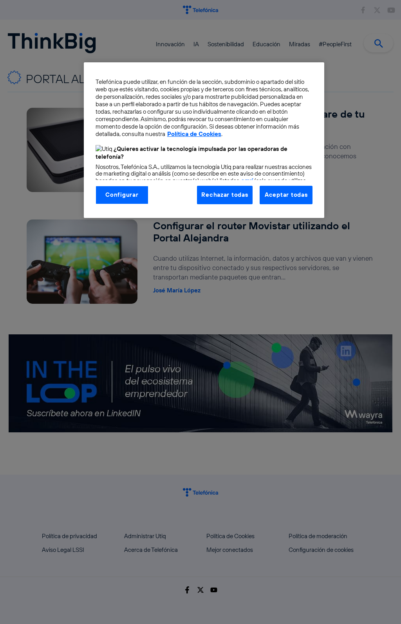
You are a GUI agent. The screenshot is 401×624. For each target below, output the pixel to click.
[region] (204, 140)
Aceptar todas (286, 194)
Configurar (121, 194)
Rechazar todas (224, 194)
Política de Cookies (194, 134)
